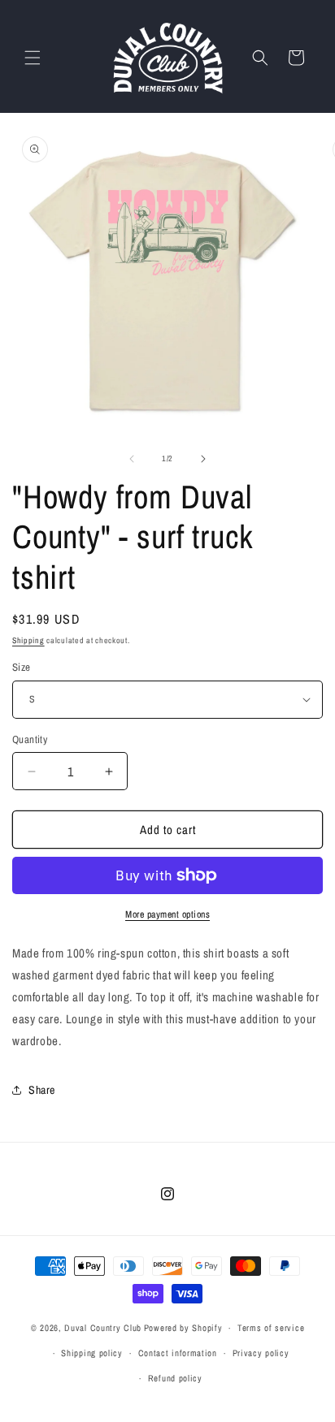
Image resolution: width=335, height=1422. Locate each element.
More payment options (167, 914)
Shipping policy (92, 1353)
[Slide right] (203, 459)
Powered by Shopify (183, 1327)
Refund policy (175, 1378)
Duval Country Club (102, 1327)
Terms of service (270, 1327)
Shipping (28, 640)
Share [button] (41, 1090)
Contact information (177, 1353)
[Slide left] (132, 459)
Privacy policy (261, 1353)
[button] (32, 58)
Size (21, 667)
